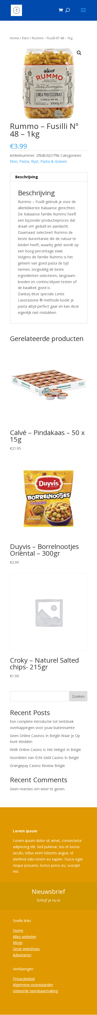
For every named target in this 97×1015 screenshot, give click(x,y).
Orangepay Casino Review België (37, 765)
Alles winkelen (24, 936)
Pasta (24, 161)
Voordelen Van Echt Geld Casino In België (44, 757)
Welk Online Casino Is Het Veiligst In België (45, 749)
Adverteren (22, 954)
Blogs (18, 942)
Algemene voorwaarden (33, 984)
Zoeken (78, 696)
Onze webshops (26, 948)
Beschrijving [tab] (26, 176)
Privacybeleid (24, 978)
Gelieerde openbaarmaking (35, 990)
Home (14, 38)
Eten (25, 38)
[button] (79, 53)
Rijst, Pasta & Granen (49, 161)
